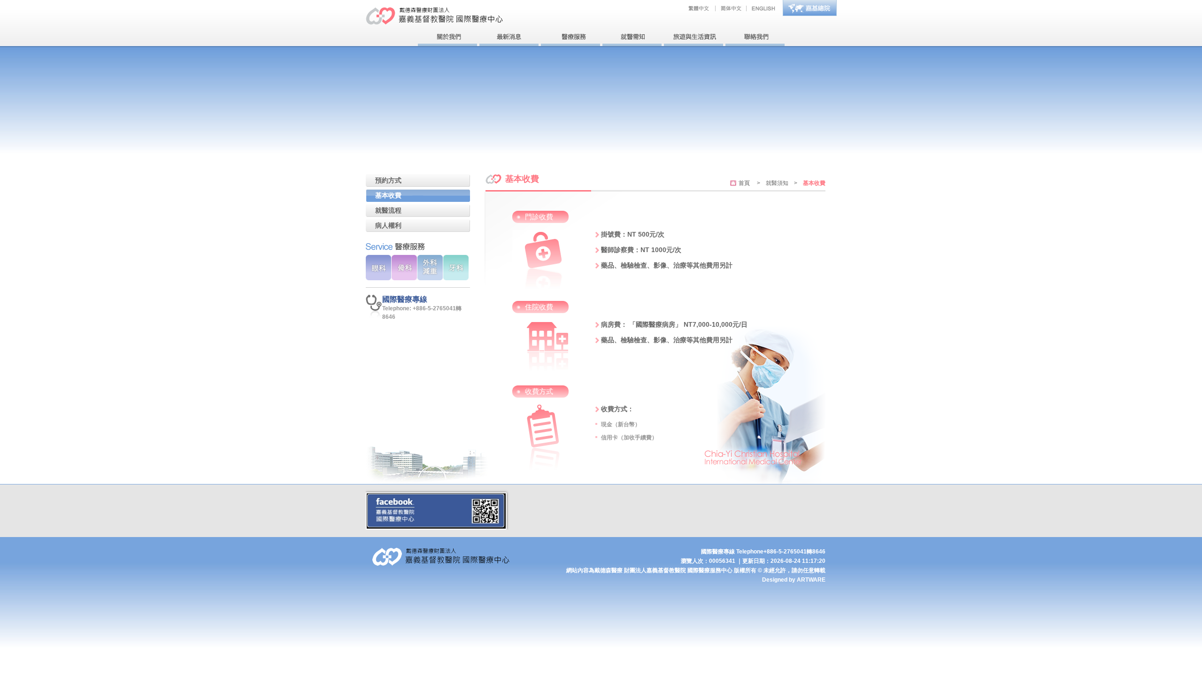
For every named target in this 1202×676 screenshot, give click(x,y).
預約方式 (388, 180)
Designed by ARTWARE (793, 579)
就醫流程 (388, 210)
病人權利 (388, 225)
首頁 (744, 183)
